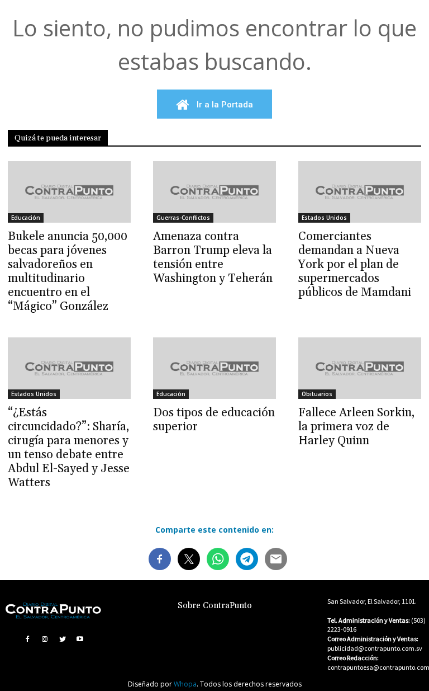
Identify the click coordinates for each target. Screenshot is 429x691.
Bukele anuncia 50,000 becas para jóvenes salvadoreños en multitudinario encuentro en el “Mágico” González (67, 271)
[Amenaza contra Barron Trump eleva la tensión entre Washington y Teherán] (214, 192)
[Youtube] (80, 639)
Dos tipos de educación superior (214, 420)
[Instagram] (45, 639)
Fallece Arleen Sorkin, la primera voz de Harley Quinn (356, 427)
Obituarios (317, 394)
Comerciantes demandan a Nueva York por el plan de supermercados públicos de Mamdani (354, 264)
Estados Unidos (324, 218)
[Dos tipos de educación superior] (214, 368)
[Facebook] (27, 639)
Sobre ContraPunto (215, 605)
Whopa (185, 684)
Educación (25, 218)
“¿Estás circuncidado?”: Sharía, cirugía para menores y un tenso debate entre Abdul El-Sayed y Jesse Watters (69, 448)
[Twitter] (62, 639)
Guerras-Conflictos (183, 218)
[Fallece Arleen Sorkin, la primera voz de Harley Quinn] (359, 368)
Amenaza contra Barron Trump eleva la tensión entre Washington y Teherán (213, 257)
